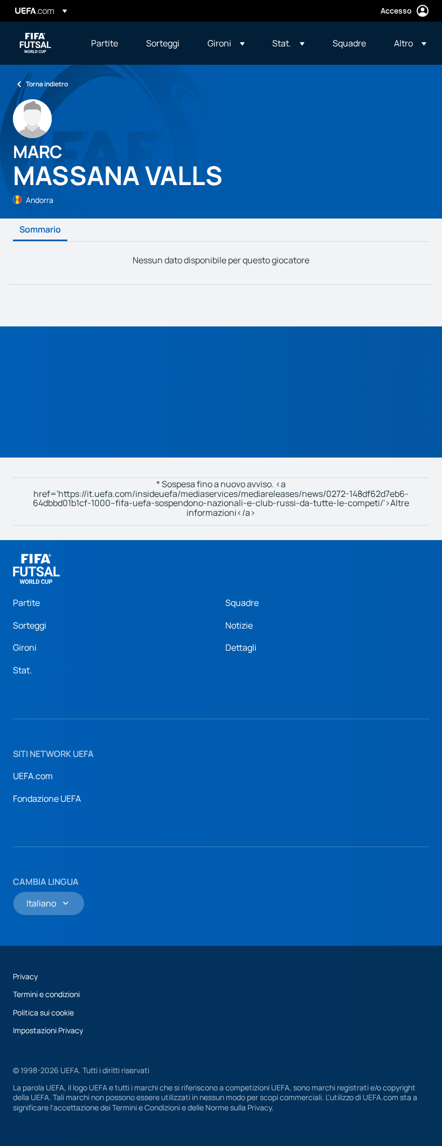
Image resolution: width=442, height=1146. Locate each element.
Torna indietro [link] (47, 83)
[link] (104, 43)
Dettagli (241, 647)
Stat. (22, 670)
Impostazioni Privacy (48, 1030)
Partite (26, 603)
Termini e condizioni (46, 994)
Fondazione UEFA (47, 798)
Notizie (239, 625)
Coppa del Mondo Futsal (35, 43)
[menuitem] (105, 43)
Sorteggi (29, 625)
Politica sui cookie (43, 1012)
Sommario (40, 230)
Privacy (25, 976)
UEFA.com (33, 776)
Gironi (25, 647)
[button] (226, 43)
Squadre (242, 603)
